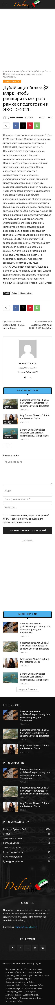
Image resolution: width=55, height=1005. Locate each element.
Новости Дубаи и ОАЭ (21, 71)
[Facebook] (16, 125)
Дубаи (14, 293)
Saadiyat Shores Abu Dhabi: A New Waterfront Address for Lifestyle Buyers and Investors (34, 403)
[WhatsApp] (37, 125)
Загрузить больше (26, 689)
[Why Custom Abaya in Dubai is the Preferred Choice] (10, 419)
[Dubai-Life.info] (5, 117)
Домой (6, 71)
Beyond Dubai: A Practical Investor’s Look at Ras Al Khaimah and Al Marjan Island (34, 433)
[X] (23, 125)
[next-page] (10, 445)
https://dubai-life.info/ (27, 368)
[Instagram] (35, 948)
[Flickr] (27, 948)
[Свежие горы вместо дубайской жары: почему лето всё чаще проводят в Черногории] (10, 627)
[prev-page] (5, 445)
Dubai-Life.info (16, 118)
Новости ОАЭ (26, 293)
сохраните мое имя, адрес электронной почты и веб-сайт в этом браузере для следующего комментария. (26, 518)
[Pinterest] (30, 125)
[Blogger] (12, 948)
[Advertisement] (27, 37)
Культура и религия (8, 422)
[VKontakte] (43, 948)
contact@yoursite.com (26, 926)
